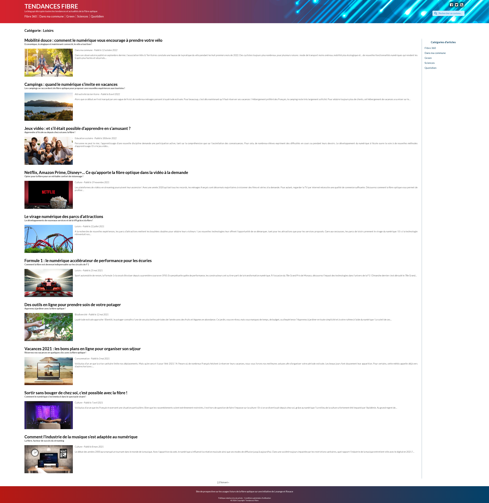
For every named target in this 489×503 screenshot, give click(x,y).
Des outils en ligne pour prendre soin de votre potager (72, 304)
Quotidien (97, 16)
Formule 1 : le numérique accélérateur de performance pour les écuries (88, 260)
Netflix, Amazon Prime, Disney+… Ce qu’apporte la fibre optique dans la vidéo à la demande (106, 172)
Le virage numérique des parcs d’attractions (63, 216)
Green (70, 16)
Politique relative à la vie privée (230, 498)
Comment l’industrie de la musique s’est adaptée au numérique (81, 436)
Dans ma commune (51, 16)
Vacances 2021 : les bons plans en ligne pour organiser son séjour (82, 348)
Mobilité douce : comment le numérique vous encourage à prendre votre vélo (93, 40)
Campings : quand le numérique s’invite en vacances (71, 84)
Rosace (289, 491)
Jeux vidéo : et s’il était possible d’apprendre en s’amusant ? (77, 128)
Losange (278, 491)
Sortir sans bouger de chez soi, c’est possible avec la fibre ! (75, 392)
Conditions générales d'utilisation (257, 498)
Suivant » (224, 482)
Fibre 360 (30, 16)
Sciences (82, 16)
